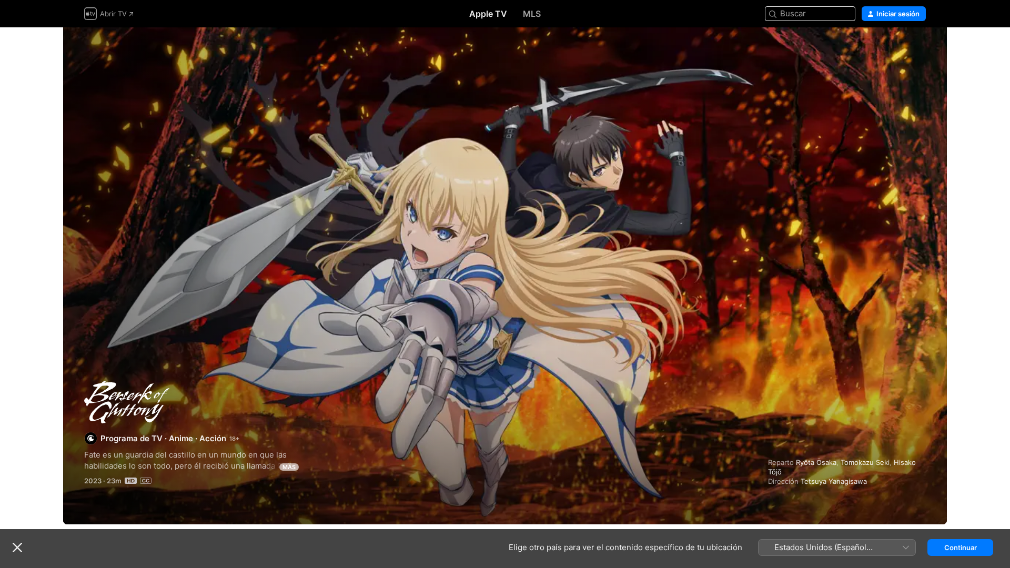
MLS (532, 13)
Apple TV (488, 13)
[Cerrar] (17, 547)
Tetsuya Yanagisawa (834, 481)
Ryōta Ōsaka (816, 462)
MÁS (289, 467)
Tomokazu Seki (865, 462)
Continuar (960, 547)
